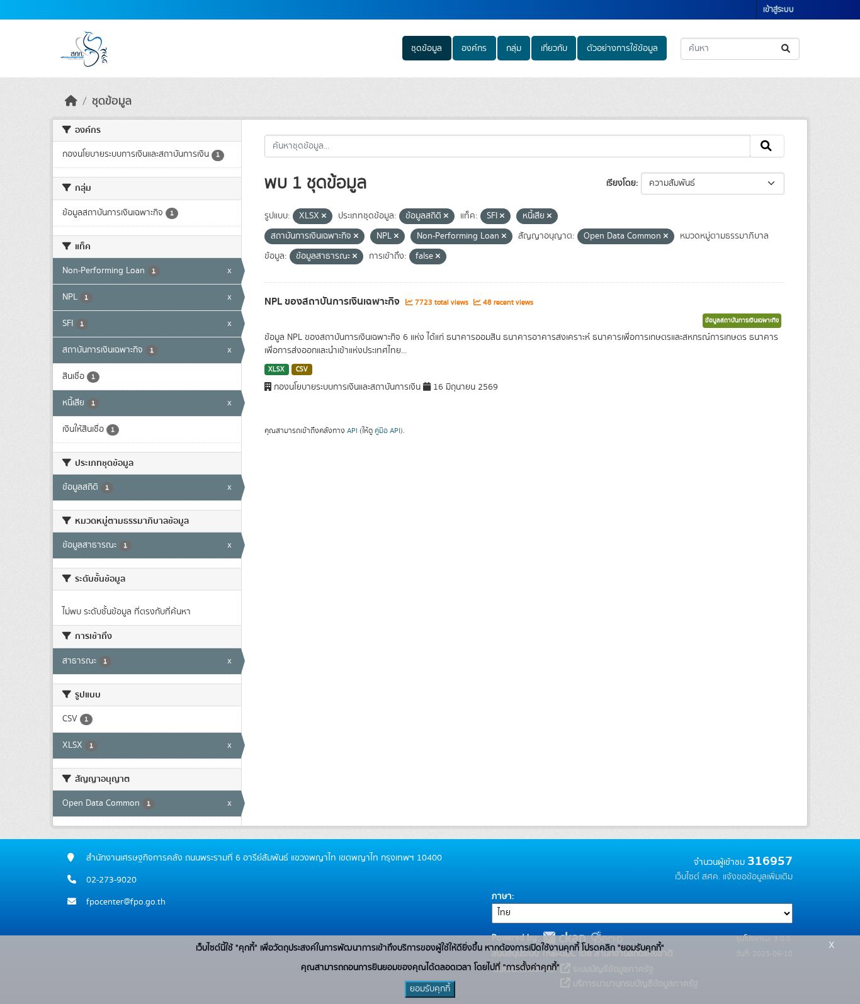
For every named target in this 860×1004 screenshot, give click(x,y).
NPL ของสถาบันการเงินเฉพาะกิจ (333, 301)
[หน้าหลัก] (71, 101)
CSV (302, 369)
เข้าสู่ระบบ (778, 10)
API (352, 430)
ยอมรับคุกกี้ (430, 989)
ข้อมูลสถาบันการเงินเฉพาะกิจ (742, 320)
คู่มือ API (387, 430)
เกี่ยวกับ (554, 48)
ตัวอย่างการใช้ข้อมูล (622, 48)
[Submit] (786, 49)
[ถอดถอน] (324, 217)
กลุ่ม (513, 48)
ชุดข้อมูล (426, 48)
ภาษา (502, 896)
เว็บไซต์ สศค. (697, 877)
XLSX (276, 369)
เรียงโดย (621, 183)
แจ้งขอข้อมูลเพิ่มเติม (758, 877)
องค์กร (474, 48)
